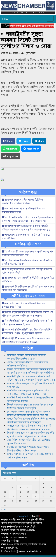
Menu (5, 19)
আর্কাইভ (28, 465)
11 (13, 492)
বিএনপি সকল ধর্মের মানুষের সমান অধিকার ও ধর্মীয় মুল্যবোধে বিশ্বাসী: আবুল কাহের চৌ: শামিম (30, 434)
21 (36, 496)
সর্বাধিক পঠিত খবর (28, 244)
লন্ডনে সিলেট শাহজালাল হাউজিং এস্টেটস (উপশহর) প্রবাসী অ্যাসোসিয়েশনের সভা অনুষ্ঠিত (31, 420)
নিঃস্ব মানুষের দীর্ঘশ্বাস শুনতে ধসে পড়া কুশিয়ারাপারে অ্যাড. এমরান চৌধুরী (27, 270)
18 (13, 496)
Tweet (25, 140)
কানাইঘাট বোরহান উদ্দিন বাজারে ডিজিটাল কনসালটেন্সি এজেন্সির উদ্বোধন (22, 201)
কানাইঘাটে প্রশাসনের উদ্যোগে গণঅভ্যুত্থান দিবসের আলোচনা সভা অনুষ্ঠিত (30, 399)
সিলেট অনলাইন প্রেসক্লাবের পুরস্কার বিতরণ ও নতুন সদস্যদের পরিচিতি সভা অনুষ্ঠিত (30, 406)
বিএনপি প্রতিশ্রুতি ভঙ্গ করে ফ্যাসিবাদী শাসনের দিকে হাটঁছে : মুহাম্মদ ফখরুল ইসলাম (27, 322)
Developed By (28, 516)
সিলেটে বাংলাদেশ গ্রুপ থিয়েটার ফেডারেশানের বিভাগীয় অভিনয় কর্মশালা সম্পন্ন (28, 448)
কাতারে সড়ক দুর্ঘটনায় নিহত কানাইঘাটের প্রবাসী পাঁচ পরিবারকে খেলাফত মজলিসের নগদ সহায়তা (27, 313)
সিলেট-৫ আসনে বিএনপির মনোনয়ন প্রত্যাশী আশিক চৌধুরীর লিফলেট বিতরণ (27, 262)
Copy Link (12, 156)
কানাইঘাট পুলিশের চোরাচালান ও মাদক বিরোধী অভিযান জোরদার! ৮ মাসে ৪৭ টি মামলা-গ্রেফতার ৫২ (26, 227)
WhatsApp (11, 148)
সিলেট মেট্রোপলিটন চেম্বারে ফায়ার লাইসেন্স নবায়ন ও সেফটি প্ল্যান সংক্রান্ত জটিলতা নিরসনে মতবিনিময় (27, 219)
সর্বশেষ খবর (28, 192)
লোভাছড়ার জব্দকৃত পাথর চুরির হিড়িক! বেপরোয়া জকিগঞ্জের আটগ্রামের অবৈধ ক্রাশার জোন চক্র (29, 413)
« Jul (3, 509)
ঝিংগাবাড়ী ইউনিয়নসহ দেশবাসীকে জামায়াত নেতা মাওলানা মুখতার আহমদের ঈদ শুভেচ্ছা (26, 340)
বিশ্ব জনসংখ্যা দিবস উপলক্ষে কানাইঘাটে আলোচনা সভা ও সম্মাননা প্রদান (30, 455)
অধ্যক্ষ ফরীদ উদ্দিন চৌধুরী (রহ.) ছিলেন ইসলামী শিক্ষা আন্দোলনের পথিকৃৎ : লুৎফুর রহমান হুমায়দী (27, 331)
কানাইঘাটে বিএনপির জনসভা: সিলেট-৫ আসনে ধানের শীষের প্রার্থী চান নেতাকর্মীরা (28, 288)
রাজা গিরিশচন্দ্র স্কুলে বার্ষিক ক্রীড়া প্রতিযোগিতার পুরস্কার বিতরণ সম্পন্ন (28, 441)
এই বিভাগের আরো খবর (28, 296)
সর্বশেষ (28, 348)
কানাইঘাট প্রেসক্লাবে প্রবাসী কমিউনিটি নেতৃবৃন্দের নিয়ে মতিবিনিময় (28, 279)
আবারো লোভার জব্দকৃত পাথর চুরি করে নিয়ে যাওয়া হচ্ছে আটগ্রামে (26, 236)
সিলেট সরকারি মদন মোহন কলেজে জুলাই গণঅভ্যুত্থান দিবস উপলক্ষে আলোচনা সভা (27, 253)
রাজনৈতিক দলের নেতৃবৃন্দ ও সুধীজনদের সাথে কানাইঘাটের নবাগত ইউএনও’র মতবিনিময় (28, 392)
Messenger (33, 148)
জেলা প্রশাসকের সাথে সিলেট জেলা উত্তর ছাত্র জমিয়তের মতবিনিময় (23, 210)
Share (10, 140)
